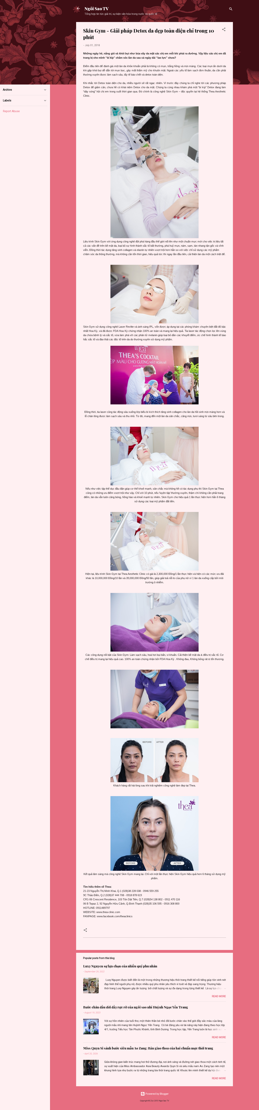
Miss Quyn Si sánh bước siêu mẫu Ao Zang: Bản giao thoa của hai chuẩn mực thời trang (148, 1048)
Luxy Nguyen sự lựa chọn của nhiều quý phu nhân (120, 966)
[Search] (231, 9)
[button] (224, 30)
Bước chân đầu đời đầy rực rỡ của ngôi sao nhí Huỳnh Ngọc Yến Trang (135, 1007)
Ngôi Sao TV (97, 8)
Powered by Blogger (157, 1093)
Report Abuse (11, 111)
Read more (219, 996)
